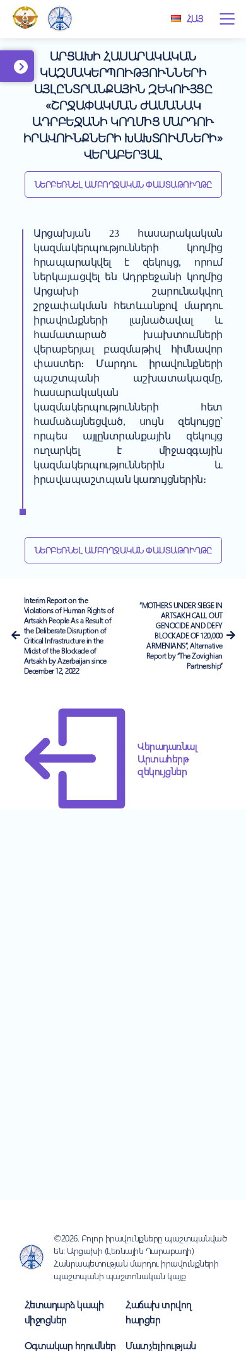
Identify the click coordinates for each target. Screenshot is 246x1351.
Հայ (195, 18)
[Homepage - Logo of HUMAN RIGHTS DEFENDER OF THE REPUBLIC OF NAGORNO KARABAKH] (60, 19)
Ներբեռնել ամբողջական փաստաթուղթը (123, 184)
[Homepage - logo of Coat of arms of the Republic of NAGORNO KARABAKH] (25, 18)
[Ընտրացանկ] (227, 19)
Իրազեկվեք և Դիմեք (36, 73)
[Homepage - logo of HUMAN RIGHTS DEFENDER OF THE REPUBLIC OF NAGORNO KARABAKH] (31, 1257)
